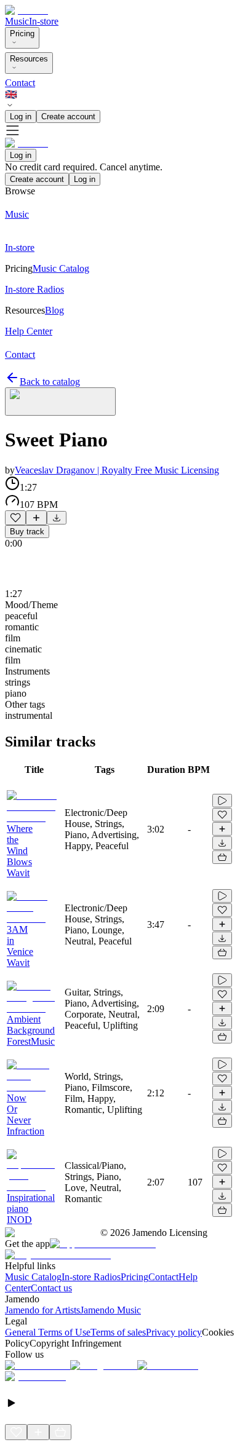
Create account (68, 116)
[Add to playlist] (36, 517)
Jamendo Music (110, 1310)
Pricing (22, 33)
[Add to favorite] (15, 517)
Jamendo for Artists (42, 1310)
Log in (20, 116)
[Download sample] (56, 518)
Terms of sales (118, 1332)
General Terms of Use (47, 1332)
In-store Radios (91, 1277)
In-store (43, 21)
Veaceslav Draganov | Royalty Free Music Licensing (117, 470)
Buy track (27, 531)
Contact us (51, 1288)
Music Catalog (33, 1277)
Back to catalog (50, 381)
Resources (29, 58)
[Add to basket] (222, 857)
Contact (20, 82)
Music (17, 21)
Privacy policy (174, 1332)
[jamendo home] (26, 10)
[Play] (60, 401)
